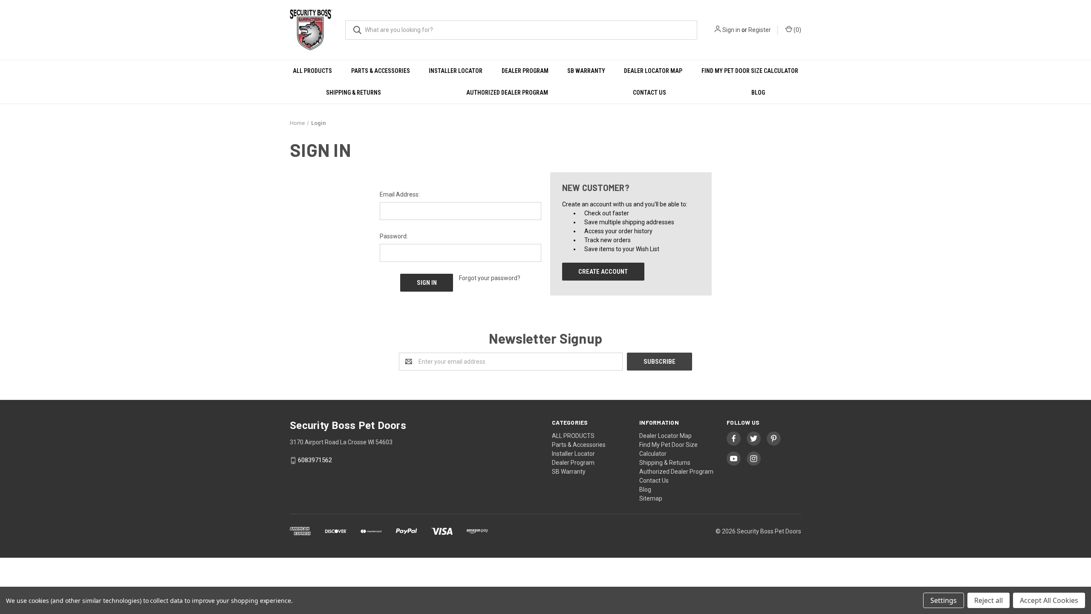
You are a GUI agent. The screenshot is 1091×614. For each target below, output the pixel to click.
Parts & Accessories (380, 70)
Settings (943, 600)
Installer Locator (455, 70)
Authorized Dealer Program (507, 92)
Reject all (988, 600)
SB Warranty (586, 70)
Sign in (731, 29)
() (796, 29)
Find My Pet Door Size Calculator (749, 70)
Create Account (603, 271)
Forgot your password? (489, 278)
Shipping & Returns (353, 92)
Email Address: (400, 194)
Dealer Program (525, 70)
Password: (394, 236)
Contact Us (649, 92)
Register (759, 29)
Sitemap (650, 498)
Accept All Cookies (1049, 600)
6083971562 (315, 460)
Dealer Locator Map (653, 70)
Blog (758, 92)
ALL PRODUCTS (312, 70)
